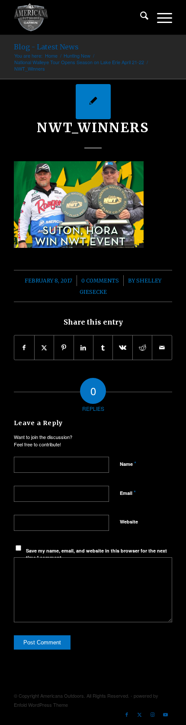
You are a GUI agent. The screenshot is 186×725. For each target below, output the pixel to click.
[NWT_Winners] (93, 101)
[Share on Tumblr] (102, 347)
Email (128, 492)
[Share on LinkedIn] (83, 347)
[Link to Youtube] (165, 714)
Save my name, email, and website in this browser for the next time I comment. (96, 554)
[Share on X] (44, 347)
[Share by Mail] (161, 347)
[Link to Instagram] (152, 714)
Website (129, 521)
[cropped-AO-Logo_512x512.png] (77, 17)
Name (128, 463)
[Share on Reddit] (142, 347)
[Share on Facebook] (24, 347)
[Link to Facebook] (126, 714)
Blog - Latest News (46, 46)
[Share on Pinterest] (63, 347)
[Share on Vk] (122, 347)
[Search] (139, 17)
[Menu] (160, 17)
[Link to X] (139, 714)
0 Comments (100, 280)
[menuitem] (139, 17)
